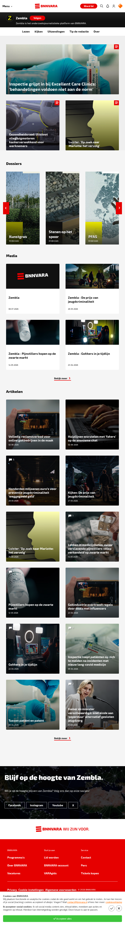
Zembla (21, 18)
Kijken (39, 31)
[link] (32, 125)
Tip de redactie (79, 31)
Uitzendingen (56, 31)
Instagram (36, 805)
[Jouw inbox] (107, 6)
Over (97, 31)
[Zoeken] (101, 6)
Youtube (57, 805)
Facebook (14, 805)
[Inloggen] (114, 6)
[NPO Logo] (120, 6)
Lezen (26, 31)
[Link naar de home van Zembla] (9, 18)
